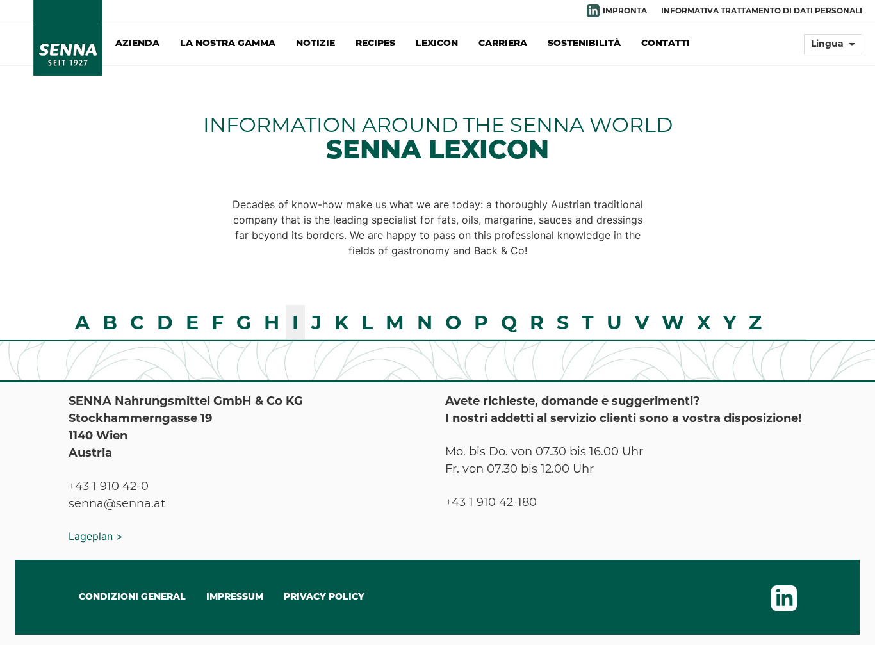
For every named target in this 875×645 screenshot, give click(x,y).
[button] (833, 49)
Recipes (375, 44)
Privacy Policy (324, 597)
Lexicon (437, 44)
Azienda (137, 44)
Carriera (502, 44)
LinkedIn (593, 10)
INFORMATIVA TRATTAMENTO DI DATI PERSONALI (761, 10)
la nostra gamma (227, 44)
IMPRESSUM (234, 597)
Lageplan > (96, 536)
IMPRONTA (625, 10)
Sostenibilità (584, 44)
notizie (315, 44)
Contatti (665, 44)
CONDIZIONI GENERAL (132, 597)
